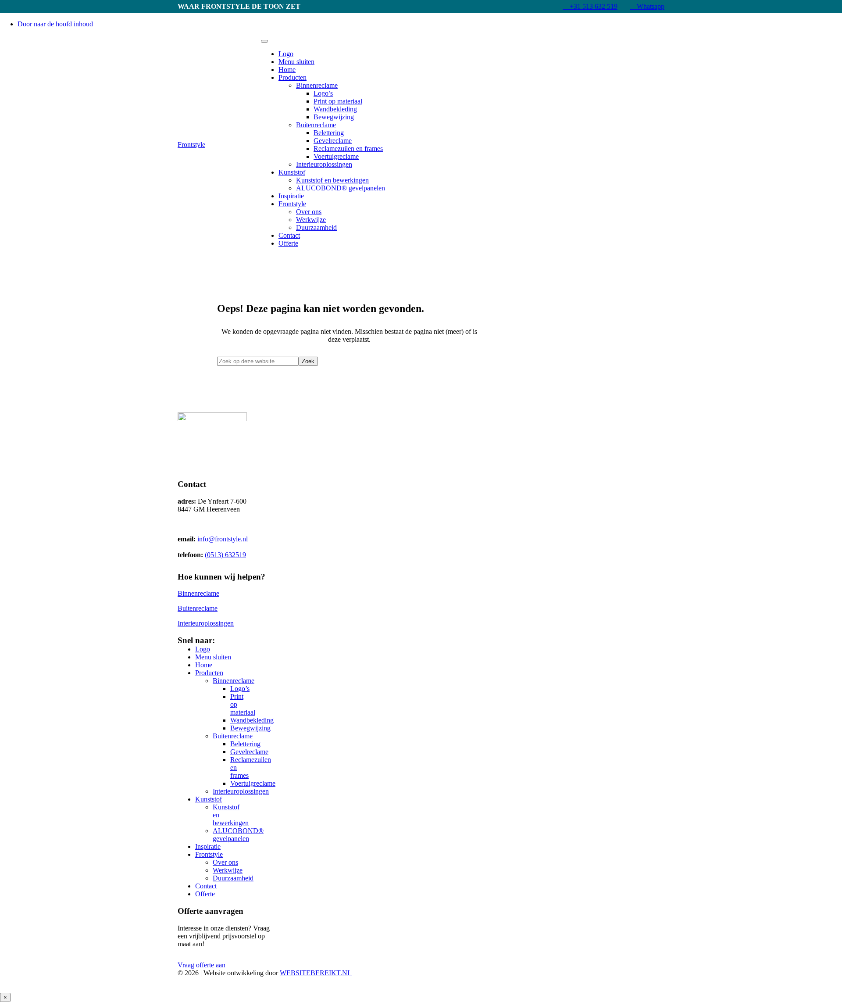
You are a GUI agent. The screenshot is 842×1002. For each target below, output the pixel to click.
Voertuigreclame (336, 156)
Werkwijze (311, 219)
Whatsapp (649, 6)
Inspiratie (291, 196)
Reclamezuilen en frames (348, 148)
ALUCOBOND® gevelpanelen (340, 188)
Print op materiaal (338, 101)
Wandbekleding (335, 109)
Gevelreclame (333, 140)
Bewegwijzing (334, 117)
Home (287, 69)
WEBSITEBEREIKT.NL (316, 973)
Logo (285, 53)
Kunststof (291, 172)
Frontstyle (191, 144)
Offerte (288, 243)
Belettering (329, 132)
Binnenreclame (317, 85)
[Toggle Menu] (264, 41)
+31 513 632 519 (592, 6)
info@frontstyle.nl (222, 539)
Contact (289, 235)
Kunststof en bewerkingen (332, 180)
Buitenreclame (316, 125)
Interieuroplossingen (324, 164)
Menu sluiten (296, 61)
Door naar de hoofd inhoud (55, 24)
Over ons (308, 211)
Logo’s (323, 93)
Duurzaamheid (316, 227)
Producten (292, 77)
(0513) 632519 (225, 554)
